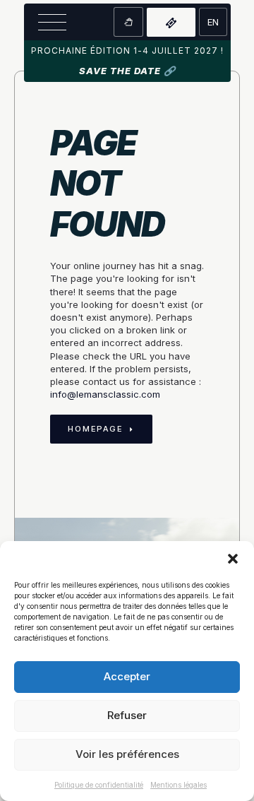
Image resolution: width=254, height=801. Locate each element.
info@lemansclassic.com (105, 394)
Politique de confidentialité (98, 785)
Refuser (127, 715)
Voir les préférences (127, 754)
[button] (233, 559)
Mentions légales (178, 785)
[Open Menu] (52, 22)
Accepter (127, 676)
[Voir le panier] (128, 22)
